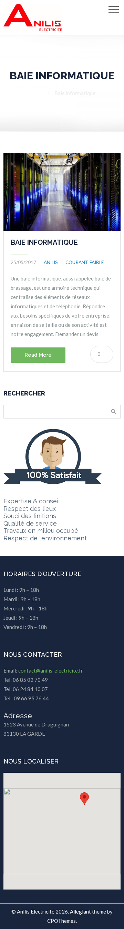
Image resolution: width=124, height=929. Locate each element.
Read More (38, 355)
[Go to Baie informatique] (62, 192)
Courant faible (84, 262)
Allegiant (80, 911)
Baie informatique (44, 242)
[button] (84, 799)
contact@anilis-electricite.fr (50, 670)
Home (35, 93)
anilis (51, 262)
